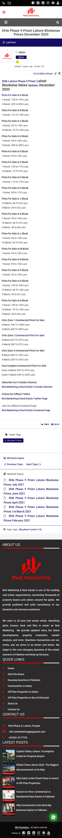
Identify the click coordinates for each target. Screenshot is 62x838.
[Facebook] (33, 3)
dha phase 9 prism (14, 440)
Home (11, 668)
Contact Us (14, 709)
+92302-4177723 (17, 737)
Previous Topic (14, 464)
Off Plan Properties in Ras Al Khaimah (28, 697)
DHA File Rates (16, 674)
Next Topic (33, 464)
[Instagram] (47, 3)
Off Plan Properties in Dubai (23, 691)
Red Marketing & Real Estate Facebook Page (26, 410)
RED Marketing (22, 827)
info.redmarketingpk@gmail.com (27, 731)
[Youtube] (57, 3)
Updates (33, 85)
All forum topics (15, 458)
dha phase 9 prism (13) (30, 529)
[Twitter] (38, 3)
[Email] (9, 3)
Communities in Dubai (20, 686)
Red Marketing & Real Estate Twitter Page (25, 398)
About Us (13, 703)
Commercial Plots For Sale (30, 335)
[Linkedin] (43, 3)
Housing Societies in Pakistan (24, 680)
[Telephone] (4, 3)
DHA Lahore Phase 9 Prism (19, 81)
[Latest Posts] (9, 755)
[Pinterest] (52, 3)
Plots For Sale (9, 95)
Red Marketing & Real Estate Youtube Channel (27, 386)
